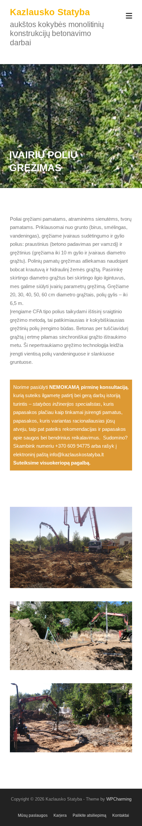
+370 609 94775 (72, 446)
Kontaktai (120, 815)
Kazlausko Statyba (50, 12)
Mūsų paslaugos (33, 815)
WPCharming (118, 799)
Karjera (60, 815)
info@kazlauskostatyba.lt (77, 454)
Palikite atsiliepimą (89, 815)
